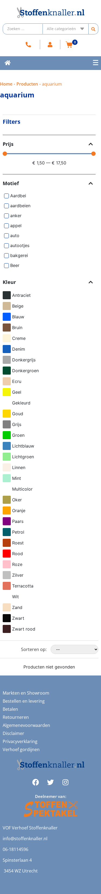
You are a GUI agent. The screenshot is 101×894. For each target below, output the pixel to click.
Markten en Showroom (26, 693)
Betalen (10, 709)
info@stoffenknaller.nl (25, 839)
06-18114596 (15, 849)
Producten (27, 84)
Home (6, 84)
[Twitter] (50, 782)
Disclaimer (13, 733)
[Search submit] (93, 28)
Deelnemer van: (50, 796)
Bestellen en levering (24, 701)
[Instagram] (65, 782)
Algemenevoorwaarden (26, 725)
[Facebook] (36, 782)
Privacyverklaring (20, 741)
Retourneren (16, 717)
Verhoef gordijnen (21, 749)
